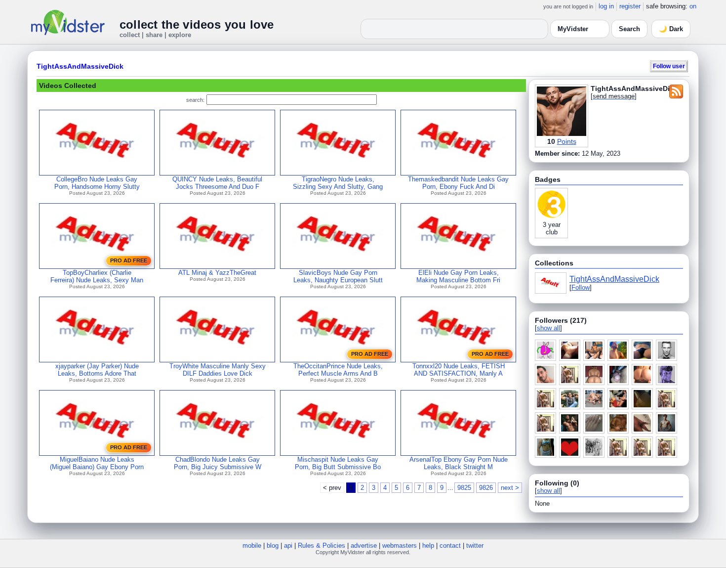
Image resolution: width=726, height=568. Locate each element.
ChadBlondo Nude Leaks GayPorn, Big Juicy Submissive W (217, 463)
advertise (364, 545)
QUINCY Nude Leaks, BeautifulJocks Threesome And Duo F (217, 182)
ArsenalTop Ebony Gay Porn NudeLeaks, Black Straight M (458, 463)
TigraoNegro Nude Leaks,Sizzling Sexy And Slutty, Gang (338, 182)
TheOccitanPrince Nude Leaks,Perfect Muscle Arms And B (338, 369)
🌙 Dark (671, 29)
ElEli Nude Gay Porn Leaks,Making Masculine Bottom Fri (458, 276)
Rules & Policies (321, 545)
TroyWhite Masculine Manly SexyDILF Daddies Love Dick (217, 369)
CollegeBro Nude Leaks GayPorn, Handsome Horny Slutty (97, 182)
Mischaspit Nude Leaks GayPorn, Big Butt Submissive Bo (338, 463)
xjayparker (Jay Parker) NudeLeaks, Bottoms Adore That (97, 369)
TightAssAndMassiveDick (80, 66)
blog (273, 545)
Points (566, 141)
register (630, 6)
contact (450, 545)
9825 (464, 487)
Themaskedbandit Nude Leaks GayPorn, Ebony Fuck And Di (458, 182)
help (428, 545)
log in (606, 6)
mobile (251, 545)
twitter (475, 545)
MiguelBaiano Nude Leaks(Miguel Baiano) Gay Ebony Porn (97, 463)
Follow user (669, 66)
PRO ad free (128, 260)
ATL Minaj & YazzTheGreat (217, 272)
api (288, 545)
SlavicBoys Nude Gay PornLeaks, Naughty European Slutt (338, 276)
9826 (486, 487)
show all (548, 328)
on (692, 6)
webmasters (399, 545)
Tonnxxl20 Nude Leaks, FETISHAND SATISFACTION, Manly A (458, 369)
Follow (580, 287)
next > (510, 487)
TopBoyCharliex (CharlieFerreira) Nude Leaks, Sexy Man (96, 276)
